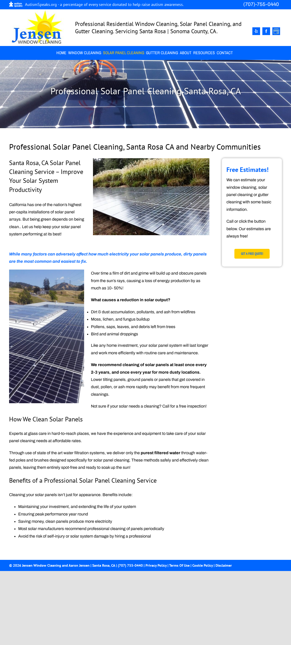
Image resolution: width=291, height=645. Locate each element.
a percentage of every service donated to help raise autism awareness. (122, 4)
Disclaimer (224, 565)
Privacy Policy (156, 565)
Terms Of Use (179, 565)
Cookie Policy (202, 565)
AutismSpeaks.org (41, 4)
